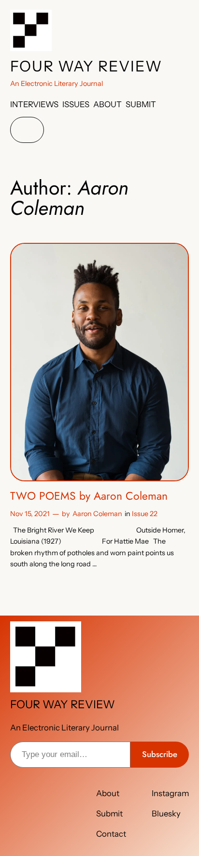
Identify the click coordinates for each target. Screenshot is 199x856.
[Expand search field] (27, 130)
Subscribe (159, 754)
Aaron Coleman (97, 513)
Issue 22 (144, 513)
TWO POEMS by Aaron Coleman (89, 496)
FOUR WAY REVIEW (86, 66)
